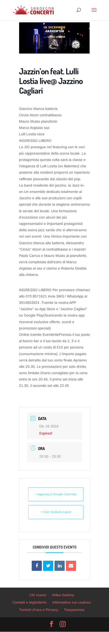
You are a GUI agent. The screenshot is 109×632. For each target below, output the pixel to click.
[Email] (71, 566)
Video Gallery (63, 595)
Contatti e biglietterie (29, 602)
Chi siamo (37, 595)
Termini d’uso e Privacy (38, 610)
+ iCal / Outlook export (56, 512)
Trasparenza (74, 610)
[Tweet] (48, 566)
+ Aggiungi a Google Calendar (56, 494)
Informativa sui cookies (71, 602)
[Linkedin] (60, 566)
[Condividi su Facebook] (37, 566)
